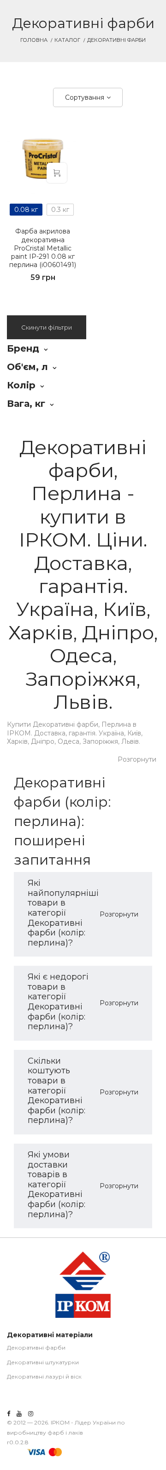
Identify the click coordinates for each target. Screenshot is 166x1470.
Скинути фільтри (46, 327)
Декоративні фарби (36, 1347)
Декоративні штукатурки (43, 1362)
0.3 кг (60, 209)
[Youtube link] (19, 1414)
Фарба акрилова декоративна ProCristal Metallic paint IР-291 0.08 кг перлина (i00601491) (42, 248)
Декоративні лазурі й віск (44, 1376)
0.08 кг (26, 209)
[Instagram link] (30, 1414)
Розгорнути (137, 759)
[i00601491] (42, 158)
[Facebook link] (8, 1414)
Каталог (67, 40)
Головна (33, 40)
